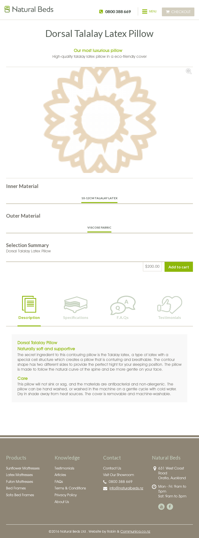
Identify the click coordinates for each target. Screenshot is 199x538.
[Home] (29, 11)
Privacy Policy (66, 495)
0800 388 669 (118, 11)
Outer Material (23, 216)
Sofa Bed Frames (20, 495)
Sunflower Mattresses (23, 468)
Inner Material (22, 186)
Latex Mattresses (19, 474)
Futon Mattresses (19, 481)
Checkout (181, 11)
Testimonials (64, 468)
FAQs (59, 481)
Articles (60, 474)
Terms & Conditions (70, 488)
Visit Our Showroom (118, 474)
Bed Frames (16, 488)
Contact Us (112, 468)
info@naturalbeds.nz (126, 488)
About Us (62, 501)
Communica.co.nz (135, 531)
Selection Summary (27, 245)
